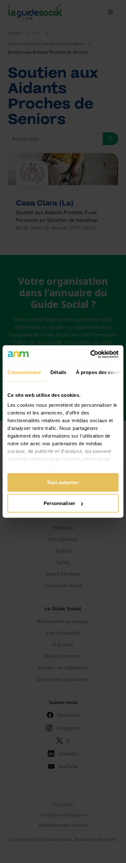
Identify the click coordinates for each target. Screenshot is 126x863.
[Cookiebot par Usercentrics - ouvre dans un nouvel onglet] (91, 354)
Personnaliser (59, 503)
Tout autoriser (63, 482)
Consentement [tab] (24, 372)
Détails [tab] (58, 372)
